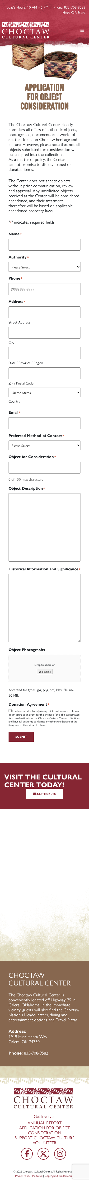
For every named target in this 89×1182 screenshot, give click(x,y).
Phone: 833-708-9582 (69, 7)
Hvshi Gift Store (73, 12)
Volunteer (44, 1142)
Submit (21, 736)
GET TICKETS (46, 794)
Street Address (19, 321)
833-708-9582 (36, 1053)
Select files (45, 671)
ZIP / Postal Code (21, 382)
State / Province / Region (26, 362)
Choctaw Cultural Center (37, 1171)
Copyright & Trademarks (58, 1175)
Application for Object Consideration (44, 1130)
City (11, 342)
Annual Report (45, 1122)
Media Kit (37, 1175)
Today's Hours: (26, 7)
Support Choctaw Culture (45, 1137)
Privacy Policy (22, 1175)
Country (14, 401)
